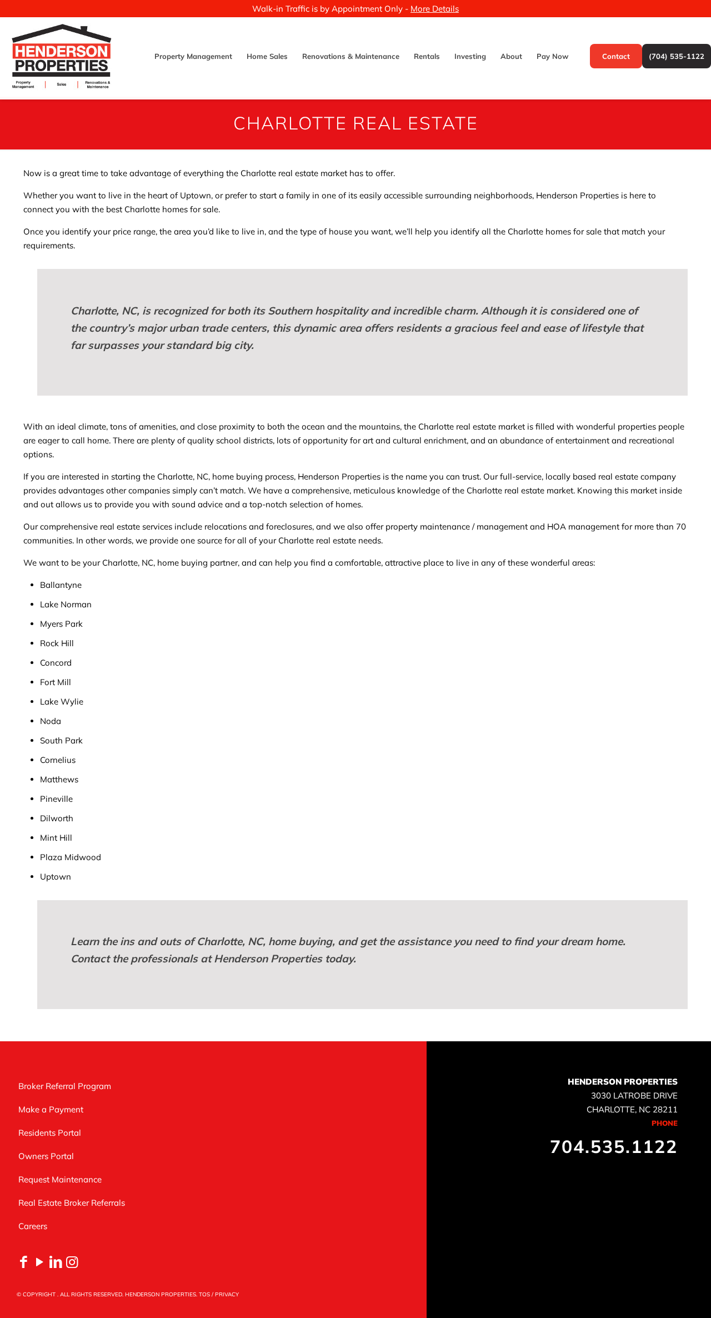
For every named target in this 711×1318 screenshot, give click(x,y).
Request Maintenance (60, 1179)
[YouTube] (40, 1261)
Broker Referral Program (64, 1086)
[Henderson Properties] (61, 56)
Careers (32, 1226)
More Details (434, 8)
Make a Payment (50, 1109)
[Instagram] (72, 1261)
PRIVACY (227, 1294)
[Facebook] (24, 1261)
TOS (204, 1294)
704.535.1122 (614, 1146)
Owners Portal (46, 1156)
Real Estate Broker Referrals (71, 1202)
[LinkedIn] (56, 1261)
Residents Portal (49, 1132)
